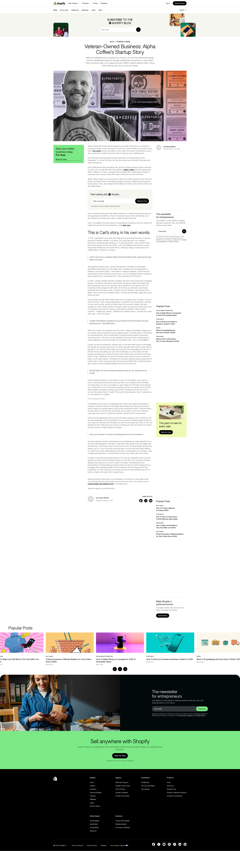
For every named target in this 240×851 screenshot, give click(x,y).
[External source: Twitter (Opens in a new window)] (158, 844)
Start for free (179, 3)
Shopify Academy (122, 792)
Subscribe (202, 709)
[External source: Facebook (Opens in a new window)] (153, 844)
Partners (93, 796)
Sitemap (103, 845)
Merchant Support (122, 782)
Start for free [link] (142, 201)
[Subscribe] (138, 29)
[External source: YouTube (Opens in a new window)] (164, 844)
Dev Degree (145, 789)
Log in (168, 3)
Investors (93, 789)
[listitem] (120, 647)
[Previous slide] (115, 669)
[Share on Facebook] (141, 500)
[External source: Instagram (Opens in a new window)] (169, 844)
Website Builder (121, 824)
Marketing (85, 10)
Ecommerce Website (123, 827)
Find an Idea (64, 10)
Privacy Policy (173, 241)
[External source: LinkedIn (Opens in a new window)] (179, 844)
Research (93, 831)
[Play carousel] (120, 669)
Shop (169, 782)
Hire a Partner (120, 789)
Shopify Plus (171, 789)
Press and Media (95, 792)
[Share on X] (145, 500)
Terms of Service (77, 845)
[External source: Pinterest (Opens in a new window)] (185, 844)
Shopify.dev (145, 782)
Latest (93, 10)
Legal (92, 803)
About (92, 782)
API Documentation (148, 786)
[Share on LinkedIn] (150, 500)
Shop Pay (170, 786)
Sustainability (94, 821)
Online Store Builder (123, 821)
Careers (92, 786)
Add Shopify (162, 616)
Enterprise (104, 3)
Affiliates (93, 799)
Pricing (95, 3)
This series (96, 151)
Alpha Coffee (129, 170)
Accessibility (94, 827)
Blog (55, 10)
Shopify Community (122, 796)
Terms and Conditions (185, 715)
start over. (126, 225)
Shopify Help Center (123, 786)
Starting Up (75, 10)
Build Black (94, 824)
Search (181, 10)
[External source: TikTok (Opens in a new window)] (174, 844)
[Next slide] (125, 669)
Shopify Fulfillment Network (177, 792)
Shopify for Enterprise (174, 796)
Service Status (95, 806)
